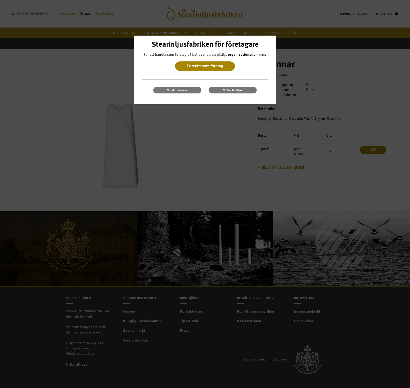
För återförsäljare (232, 90)
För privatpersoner (177, 90)
